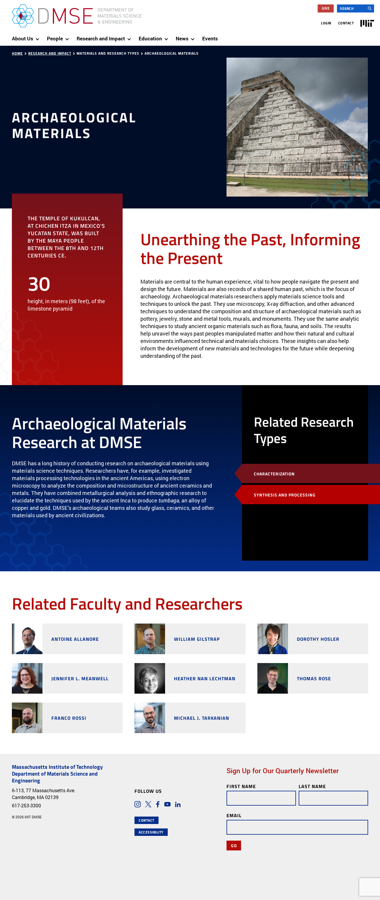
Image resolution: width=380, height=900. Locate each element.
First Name (241, 786)
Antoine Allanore (75, 639)
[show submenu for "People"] (68, 36)
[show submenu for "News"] (194, 36)
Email (234, 815)
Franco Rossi (68, 718)
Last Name (312, 786)
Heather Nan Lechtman (204, 678)
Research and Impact (49, 53)
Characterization (274, 474)
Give (326, 8)
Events (210, 38)
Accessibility (151, 832)
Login (326, 23)
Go (234, 845)
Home (17, 53)
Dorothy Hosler (318, 639)
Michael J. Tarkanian (201, 718)
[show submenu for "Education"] (167, 36)
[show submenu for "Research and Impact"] (130, 36)
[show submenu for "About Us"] (38, 36)
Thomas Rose (314, 678)
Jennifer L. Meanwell (80, 678)
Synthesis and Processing (285, 495)
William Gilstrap (197, 639)
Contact (346, 23)
